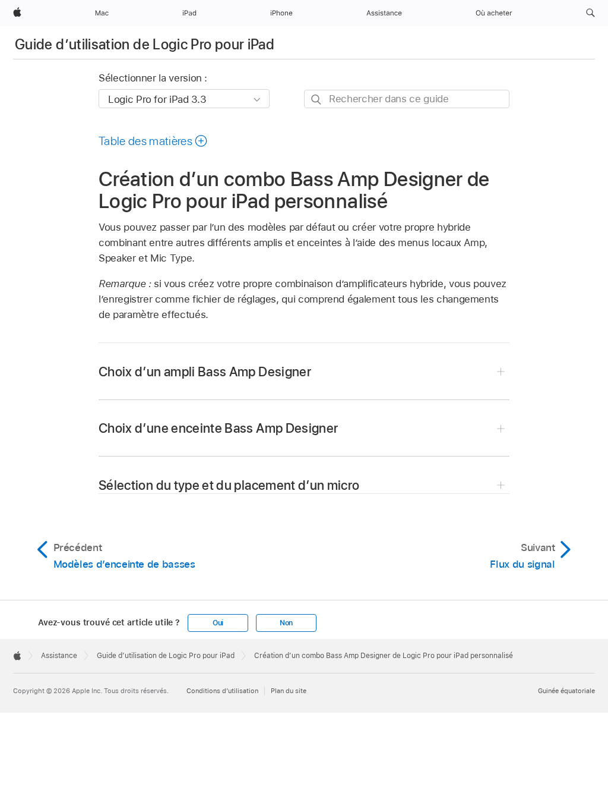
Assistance (59, 656)
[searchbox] (406, 99)
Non (286, 623)
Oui (218, 623)
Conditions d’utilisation (222, 691)
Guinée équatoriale (566, 691)
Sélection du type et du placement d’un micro (229, 485)
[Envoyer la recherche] (317, 99)
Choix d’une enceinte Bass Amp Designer (218, 428)
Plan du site (288, 691)
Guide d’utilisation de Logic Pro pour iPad (144, 44)
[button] (590, 13)
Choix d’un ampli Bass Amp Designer (205, 371)
